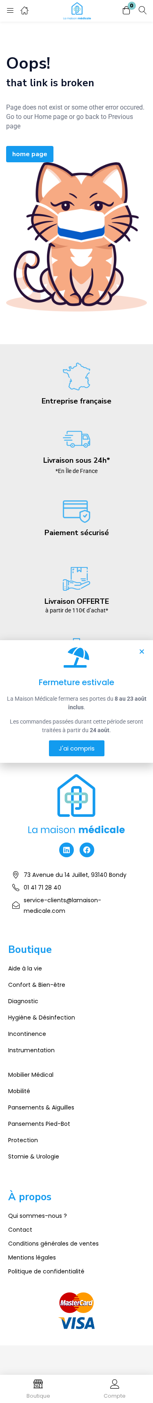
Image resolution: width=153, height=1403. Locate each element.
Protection (23, 1140)
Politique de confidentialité (46, 1271)
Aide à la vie (25, 968)
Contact (20, 1230)
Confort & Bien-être (36, 985)
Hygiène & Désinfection (41, 1017)
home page (29, 154)
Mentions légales (32, 1257)
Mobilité (19, 1091)
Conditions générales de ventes (53, 1243)
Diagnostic (23, 1001)
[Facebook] (87, 850)
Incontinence (27, 1034)
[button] (126, 11)
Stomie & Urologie (33, 1156)
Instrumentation (31, 1050)
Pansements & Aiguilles (41, 1107)
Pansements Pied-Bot (39, 1124)
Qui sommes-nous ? (37, 1216)
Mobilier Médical (30, 1075)
